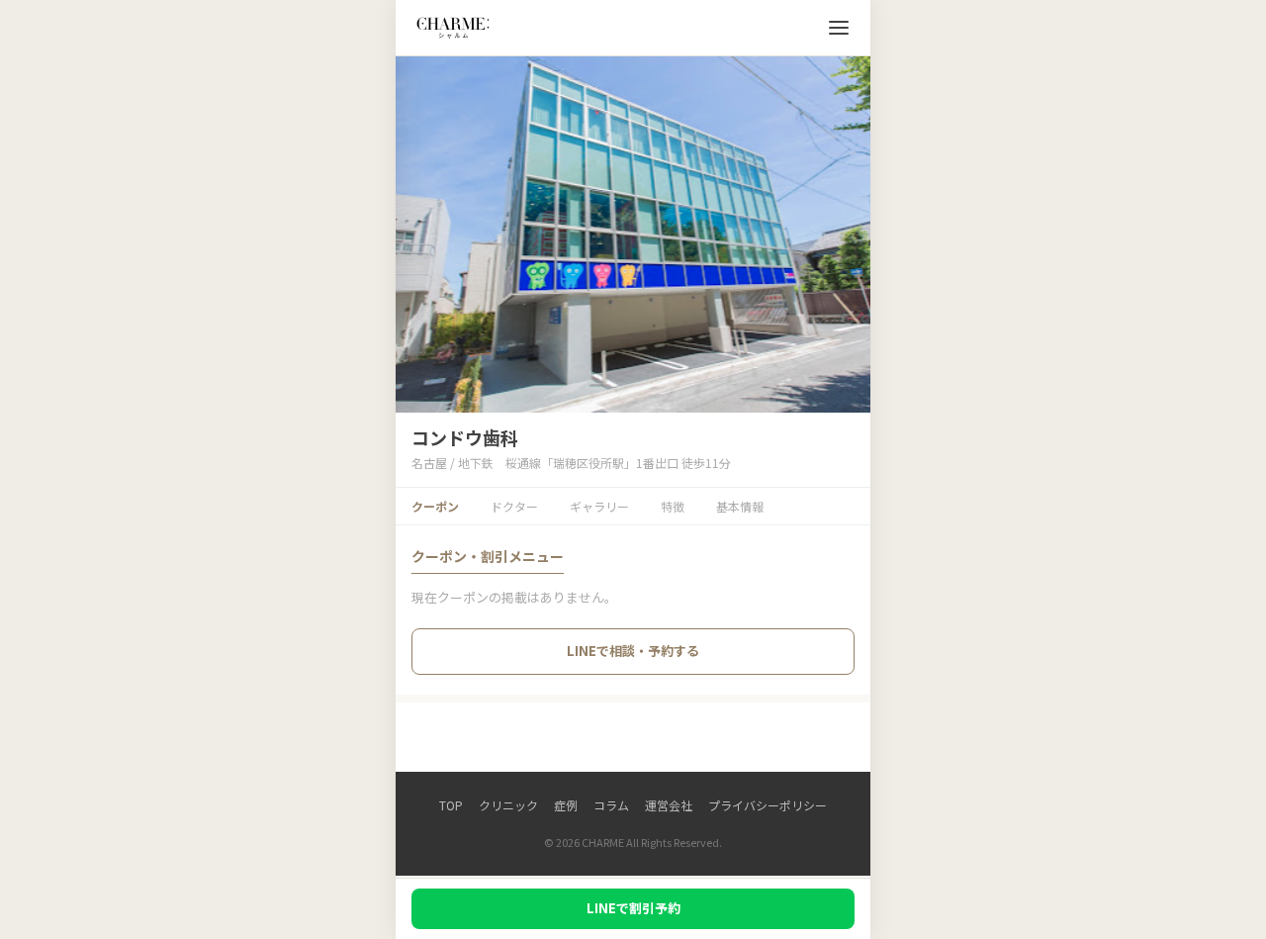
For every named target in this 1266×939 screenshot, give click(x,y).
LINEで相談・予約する (633, 650)
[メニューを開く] (839, 28)
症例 (566, 805)
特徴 (672, 506)
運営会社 (668, 805)
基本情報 (740, 506)
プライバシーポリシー (767, 805)
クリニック (508, 805)
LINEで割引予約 (633, 907)
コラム (611, 805)
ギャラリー (599, 506)
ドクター (514, 506)
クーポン (435, 506)
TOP (451, 805)
